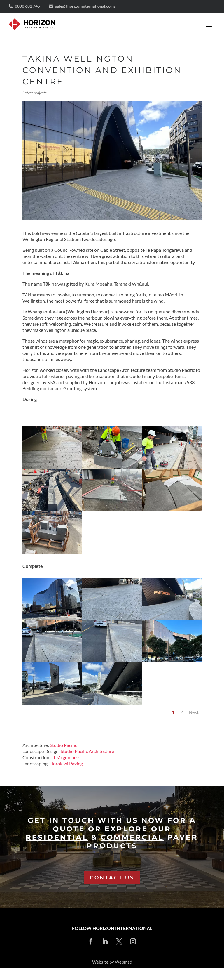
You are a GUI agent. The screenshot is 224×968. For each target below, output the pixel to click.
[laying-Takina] (112, 511)
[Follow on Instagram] (133, 941)
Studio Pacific (63, 744)
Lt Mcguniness (65, 757)
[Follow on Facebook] (91, 941)
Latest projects (34, 92)
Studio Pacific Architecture (87, 751)
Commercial (132, 837)
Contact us (112, 877)
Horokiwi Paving (66, 763)
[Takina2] (172, 662)
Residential (57, 837)
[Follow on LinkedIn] (105, 941)
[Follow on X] (119, 941)
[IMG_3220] (172, 511)
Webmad (123, 961)
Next (194, 711)
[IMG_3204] (52, 553)
